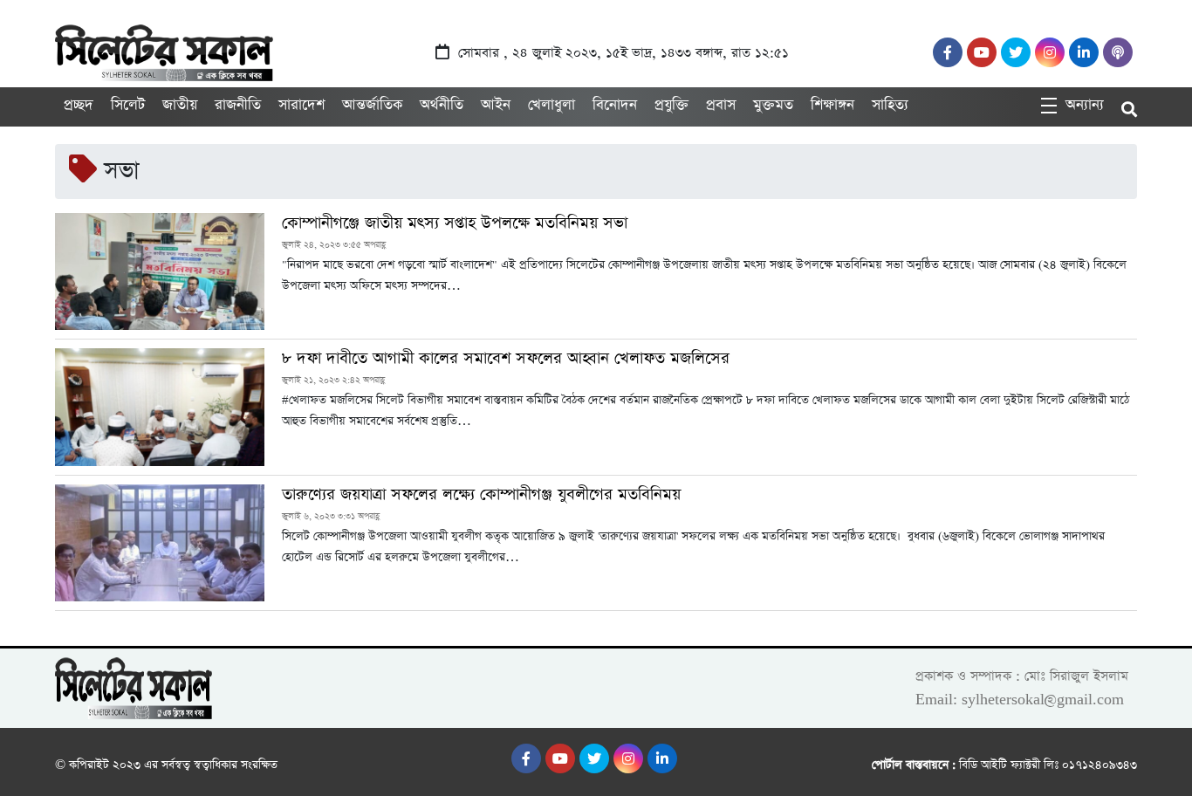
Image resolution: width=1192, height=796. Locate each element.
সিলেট (128, 105)
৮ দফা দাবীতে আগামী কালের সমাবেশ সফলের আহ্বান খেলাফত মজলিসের (508, 358)
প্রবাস (721, 105)
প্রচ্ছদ (78, 105)
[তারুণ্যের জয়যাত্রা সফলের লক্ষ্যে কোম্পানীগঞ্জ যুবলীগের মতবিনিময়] (159, 542)
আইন (495, 105)
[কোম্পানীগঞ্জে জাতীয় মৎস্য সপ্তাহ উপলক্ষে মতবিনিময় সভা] (159, 271)
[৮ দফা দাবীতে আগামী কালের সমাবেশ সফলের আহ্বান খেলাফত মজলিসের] (159, 406)
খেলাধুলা (551, 105)
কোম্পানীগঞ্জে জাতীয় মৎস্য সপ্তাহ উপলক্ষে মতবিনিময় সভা (454, 223)
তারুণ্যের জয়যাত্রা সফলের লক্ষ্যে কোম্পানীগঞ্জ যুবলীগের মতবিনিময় (481, 495)
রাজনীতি (238, 105)
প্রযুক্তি (671, 105)
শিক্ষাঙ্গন (832, 105)
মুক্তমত (773, 105)
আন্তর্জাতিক (372, 105)
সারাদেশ (301, 105)
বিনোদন (615, 105)
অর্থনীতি (441, 105)
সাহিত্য (890, 105)
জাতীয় (179, 105)
